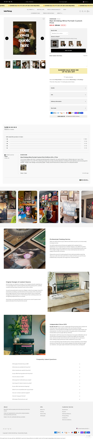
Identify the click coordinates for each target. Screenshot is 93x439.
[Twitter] (12, 2)
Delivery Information (56, 101)
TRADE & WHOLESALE (48, 13)
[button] (68, 19)
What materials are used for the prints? (21, 370)
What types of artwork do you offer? (20, 363)
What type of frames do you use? (20, 399)
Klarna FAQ (43, 413)
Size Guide (53, 108)
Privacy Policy (65, 415)
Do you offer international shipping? (20, 386)
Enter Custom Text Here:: (56, 55)
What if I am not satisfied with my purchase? (22, 389)
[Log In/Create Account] (85, 11)
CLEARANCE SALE (35, 13)
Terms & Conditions (66, 419)
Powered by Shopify (22, 433)
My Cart (64, 411)
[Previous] (27, 2)
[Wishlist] (80, 11)
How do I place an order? (18, 376)
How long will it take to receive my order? (22, 383)
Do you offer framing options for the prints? (22, 373)
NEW (64, 9)
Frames (42, 411)
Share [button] (25, 173)
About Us (42, 409)
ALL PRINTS (30, 9)
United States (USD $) (83, 428)
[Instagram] (6, 2)
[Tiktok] (9, 2)
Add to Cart (68, 50)
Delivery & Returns (66, 413)
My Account (65, 409)
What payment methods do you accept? (21, 379)
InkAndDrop (14, 433)
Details (52, 88)
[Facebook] (4, 2)
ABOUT (59, 13)
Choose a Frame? (55, 36)
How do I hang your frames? (19, 396)
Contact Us (64, 417)
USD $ (85, 1)
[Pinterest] (8, 2)
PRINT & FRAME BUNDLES (53, 9)
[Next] (65, 2)
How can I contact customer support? (21, 392)
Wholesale (42, 415)
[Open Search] (82, 11)
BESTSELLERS (40, 9)
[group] (12, 127)
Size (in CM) (54, 30)
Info (52, 94)
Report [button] (22, 173)
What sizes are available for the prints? (21, 367)
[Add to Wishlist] (43, 19)
